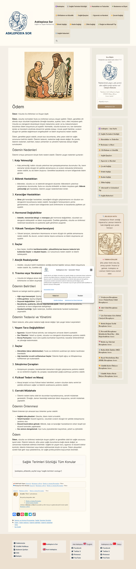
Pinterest (77, 554)
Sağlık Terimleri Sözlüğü (78, 6)
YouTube (77, 558)
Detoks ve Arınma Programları (51, 483)
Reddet (80, 296)
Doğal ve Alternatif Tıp (108, 24)
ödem (16, 522)
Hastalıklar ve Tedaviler (100, 6)
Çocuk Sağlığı (118, 15)
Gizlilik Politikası (58, 300)
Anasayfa (28, 483)
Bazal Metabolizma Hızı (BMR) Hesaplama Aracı (109, 359)
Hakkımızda (20, 543)
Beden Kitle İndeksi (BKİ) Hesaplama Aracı (109, 351)
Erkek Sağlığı (62, 24)
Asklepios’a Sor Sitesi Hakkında (73, 300)
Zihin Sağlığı (90, 24)
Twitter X (77, 551)
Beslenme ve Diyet (120, 6)
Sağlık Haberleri (63, 33)
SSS (17, 553)
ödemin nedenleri (46, 522)
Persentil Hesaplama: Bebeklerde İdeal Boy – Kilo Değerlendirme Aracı (109, 334)
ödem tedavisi (24, 522)
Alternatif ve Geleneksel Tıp (109, 189)
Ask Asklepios (51, 549)
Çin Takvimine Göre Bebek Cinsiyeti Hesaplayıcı (110, 316)
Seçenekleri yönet (49, 289)
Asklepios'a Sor (110, 106)
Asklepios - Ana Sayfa (109, 128)
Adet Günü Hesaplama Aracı (108, 309)
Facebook (77, 548)
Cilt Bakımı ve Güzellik (65, 15)
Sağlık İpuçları (83, 15)
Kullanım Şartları (22, 550)
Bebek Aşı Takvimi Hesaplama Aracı (107, 343)
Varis (16, 524)
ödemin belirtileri (34, 522)
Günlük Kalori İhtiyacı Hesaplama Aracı (108, 366)
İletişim (19, 556)
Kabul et (56, 296)
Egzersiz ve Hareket (100, 15)
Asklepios (60, 6)
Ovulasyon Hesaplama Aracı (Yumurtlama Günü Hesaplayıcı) (108, 300)
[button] (91, 270)
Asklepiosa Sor (44, 21)
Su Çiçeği (18, 527)
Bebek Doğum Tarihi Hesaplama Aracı (107, 324)
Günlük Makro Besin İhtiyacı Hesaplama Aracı (108, 374)
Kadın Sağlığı (76, 24)
